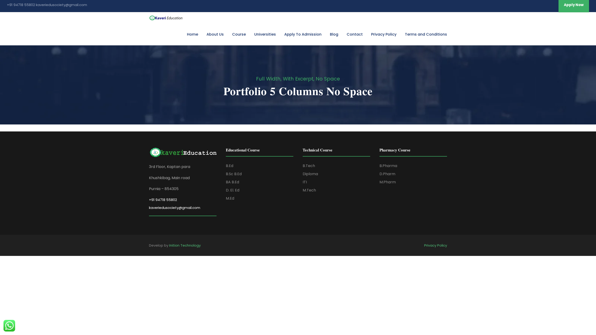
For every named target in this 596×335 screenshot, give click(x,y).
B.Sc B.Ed (234, 174)
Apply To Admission (303, 34)
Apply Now (574, 4)
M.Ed (230, 198)
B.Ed (229, 165)
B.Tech (309, 165)
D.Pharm (387, 174)
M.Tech (309, 190)
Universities (265, 34)
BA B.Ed (232, 182)
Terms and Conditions (426, 34)
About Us (215, 34)
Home (192, 34)
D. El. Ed (232, 190)
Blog (334, 34)
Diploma (310, 174)
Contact (355, 34)
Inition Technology (185, 245)
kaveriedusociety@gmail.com (174, 207)
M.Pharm (387, 182)
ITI (305, 182)
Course (239, 34)
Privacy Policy (383, 34)
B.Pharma (388, 165)
